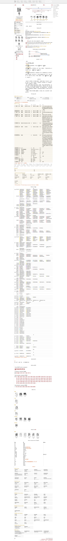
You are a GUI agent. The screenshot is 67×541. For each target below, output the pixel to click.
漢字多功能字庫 (17, 357)
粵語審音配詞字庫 (17, 102)
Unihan (33, 466)
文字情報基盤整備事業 (25, 102)
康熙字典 (20, 20)
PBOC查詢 (17, 20)
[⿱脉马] (25, 373)
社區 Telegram (43, 539)
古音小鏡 (25, 357)
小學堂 (22, 357)
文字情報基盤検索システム (31, 461)
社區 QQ (47, 539)
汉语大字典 (28, 448)
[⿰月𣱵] (24, 369)
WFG (41, 59)
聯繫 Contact (51, 539)
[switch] (22, 46)
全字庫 (26, 459)
